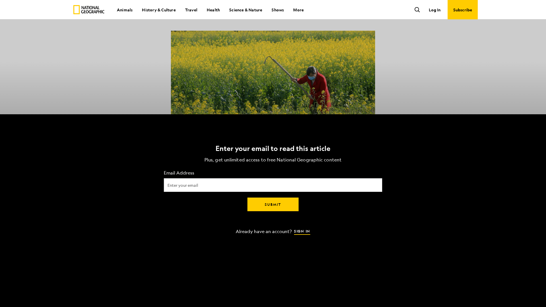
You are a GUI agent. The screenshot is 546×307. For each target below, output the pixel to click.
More (298, 9)
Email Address (179, 173)
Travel (191, 9)
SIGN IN (302, 231)
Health (213, 9)
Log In (434, 9)
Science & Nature (245, 9)
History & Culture (158, 9)
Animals (125, 9)
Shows (278, 9)
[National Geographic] (88, 9)
